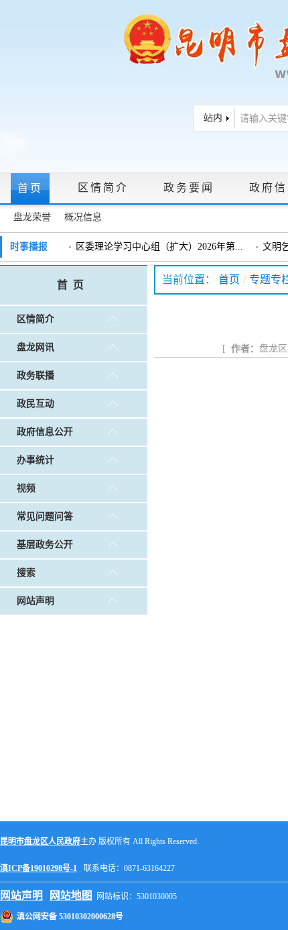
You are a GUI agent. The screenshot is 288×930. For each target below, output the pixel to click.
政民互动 (35, 404)
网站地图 (71, 895)
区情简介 (103, 187)
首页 (30, 188)
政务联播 (35, 375)
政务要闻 (188, 187)
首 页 (70, 285)
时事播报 (29, 247)
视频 (26, 488)
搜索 (26, 573)
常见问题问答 (45, 516)
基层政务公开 (45, 544)
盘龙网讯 (35, 347)
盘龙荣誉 (32, 217)
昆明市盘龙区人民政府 (40, 841)
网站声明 (35, 601)
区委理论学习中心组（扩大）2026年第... (159, 247)
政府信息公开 (45, 432)
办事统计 (35, 460)
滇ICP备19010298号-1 (38, 868)
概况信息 (83, 217)
